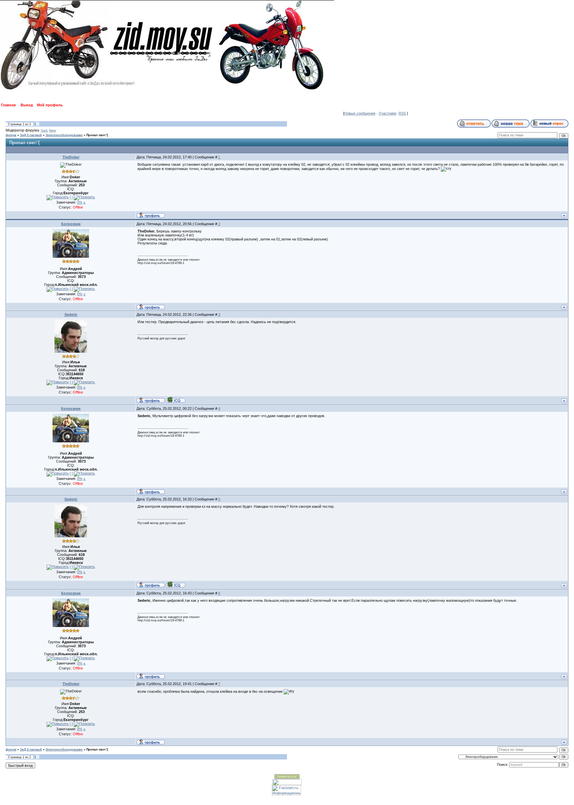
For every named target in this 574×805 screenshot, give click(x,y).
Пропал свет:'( (97, 135)
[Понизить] (84, 197)
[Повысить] (58, 197)
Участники (387, 113)
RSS (402, 113)
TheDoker (70, 157)
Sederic (70, 314)
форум (11, 135)
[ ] (71, 197)
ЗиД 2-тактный (31, 135)
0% (79, 202)
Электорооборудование (64, 135)
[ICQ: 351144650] (175, 400)
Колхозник (71, 224)
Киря (52, 130)
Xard (44, 130)
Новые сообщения (359, 113)
